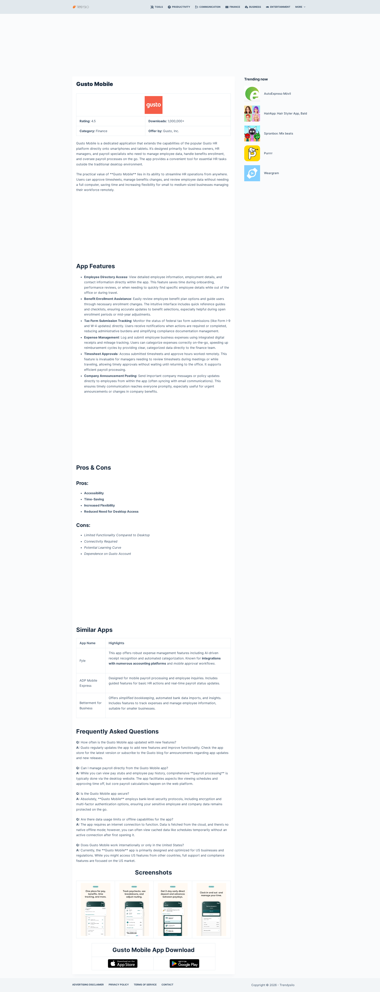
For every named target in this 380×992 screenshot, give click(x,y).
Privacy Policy (119, 984)
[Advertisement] (190, 43)
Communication (209, 6)
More (298, 6)
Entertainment (280, 6)
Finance (235, 6)
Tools (159, 6)
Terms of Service (145, 984)
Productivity (181, 6)
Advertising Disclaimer (88, 984)
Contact (167, 984)
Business (255, 6)
